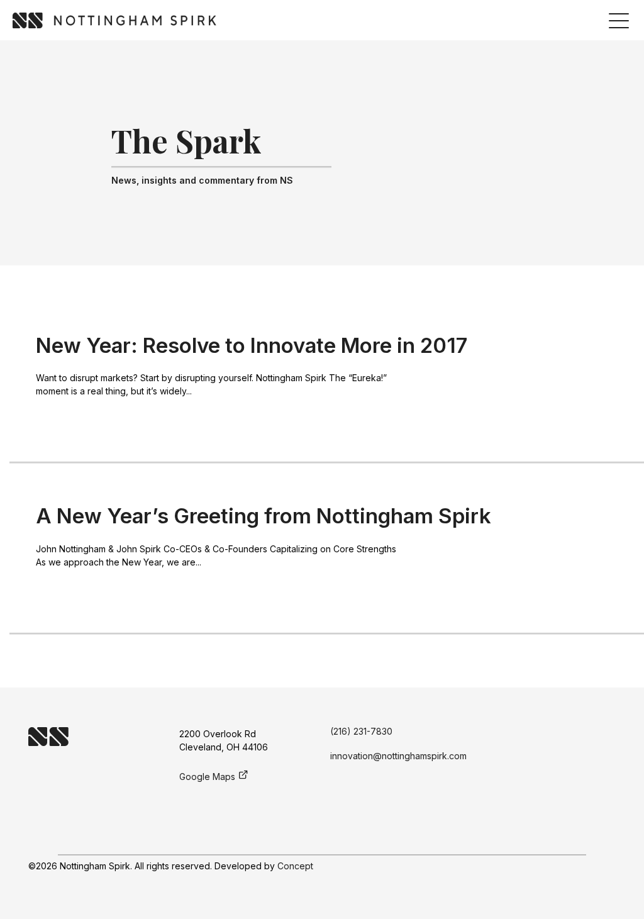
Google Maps (207, 776)
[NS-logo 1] (114, 20)
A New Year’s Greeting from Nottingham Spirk (263, 515)
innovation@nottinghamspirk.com (398, 755)
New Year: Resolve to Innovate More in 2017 (251, 345)
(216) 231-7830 (361, 731)
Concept (295, 866)
